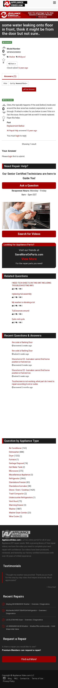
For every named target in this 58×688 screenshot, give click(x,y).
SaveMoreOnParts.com (29, 254)
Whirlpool (21, 57)
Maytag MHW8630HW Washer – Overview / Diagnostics (28, 601)
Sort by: (18, 83)
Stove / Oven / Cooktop (19, 490)
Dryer (11, 456)
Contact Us (24, 676)
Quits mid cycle (18, 319)
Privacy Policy (9, 678)
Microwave (13, 471)
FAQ (16, 676)
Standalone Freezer (17, 482)
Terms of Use (37, 676)
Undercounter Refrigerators (21, 497)
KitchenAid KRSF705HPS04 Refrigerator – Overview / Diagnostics (26, 609)
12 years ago (23, 68)
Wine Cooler (14, 516)
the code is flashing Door (22, 342)
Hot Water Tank (15, 467)
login (18, 136)
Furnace (12, 459)
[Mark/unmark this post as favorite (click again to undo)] (3, 60)
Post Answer (30, 89)
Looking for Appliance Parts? (19, 244)
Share (12, 64)
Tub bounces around (20, 311)
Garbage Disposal (16, 463)
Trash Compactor (16, 494)
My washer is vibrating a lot (23, 302)
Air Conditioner (15, 448)
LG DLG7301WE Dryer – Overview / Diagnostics (24, 617)
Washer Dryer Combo (18, 513)
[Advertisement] (29, 415)
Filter (5, 83)
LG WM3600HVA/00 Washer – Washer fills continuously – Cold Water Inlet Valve (30, 625)
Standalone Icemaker (18, 486)
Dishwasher (14, 452)
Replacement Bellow (15, 126)
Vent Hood (13, 501)
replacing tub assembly (22, 294)
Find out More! (29, 656)
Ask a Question (29, 185)
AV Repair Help (12, 131)
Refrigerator (14, 478)
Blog (10, 676)
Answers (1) (10, 76)
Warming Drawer (16, 505)
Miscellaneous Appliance (19, 475)
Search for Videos (29, 234)
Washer (12, 57)
